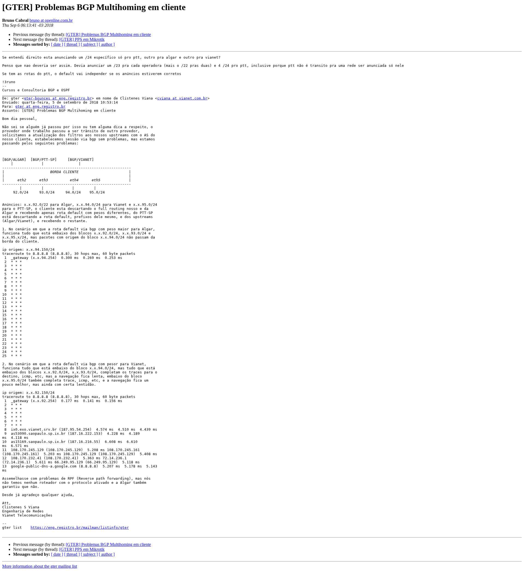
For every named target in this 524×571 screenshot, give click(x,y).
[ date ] (57, 44)
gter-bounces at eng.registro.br (58, 98)
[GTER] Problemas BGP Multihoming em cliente (108, 34)
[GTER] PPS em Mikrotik (82, 39)
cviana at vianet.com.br (182, 98)
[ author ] (107, 44)
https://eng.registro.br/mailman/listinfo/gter (80, 527)
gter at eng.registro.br (40, 106)
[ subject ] (89, 44)
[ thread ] (72, 44)
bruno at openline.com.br (51, 20)
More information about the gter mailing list (39, 566)
